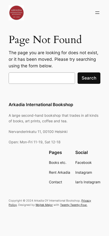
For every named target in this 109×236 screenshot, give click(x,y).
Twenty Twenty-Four (73, 205)
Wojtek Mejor (44, 205)
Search (89, 78)
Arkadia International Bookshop (41, 104)
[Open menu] (97, 13)
